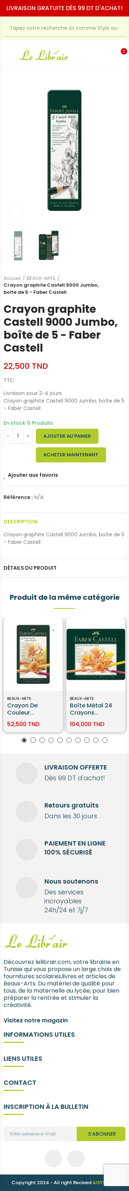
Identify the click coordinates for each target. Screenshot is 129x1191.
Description (21, 521)
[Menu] (7, 55)
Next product (120, 285)
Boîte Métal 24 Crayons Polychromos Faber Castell (91, 716)
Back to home (111, 285)
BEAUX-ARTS (19, 698)
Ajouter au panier (67, 436)
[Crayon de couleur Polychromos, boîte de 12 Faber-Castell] (33, 654)
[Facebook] (53, 1158)
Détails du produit (30, 567)
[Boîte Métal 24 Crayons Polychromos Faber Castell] (95, 654)
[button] (11, 150)
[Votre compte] (111, 55)
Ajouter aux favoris (33, 475)
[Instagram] (76, 1158)
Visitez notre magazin (36, 1020)
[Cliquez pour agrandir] (16, 213)
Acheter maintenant (71, 454)
